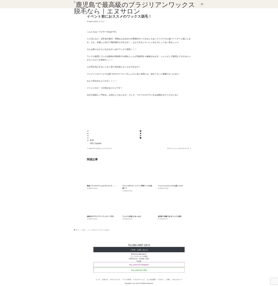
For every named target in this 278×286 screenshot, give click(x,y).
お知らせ (105, 279)
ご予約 (168, 279)
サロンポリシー (177, 279)
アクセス (161, 279)
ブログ (102, 21)
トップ (98, 279)
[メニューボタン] (202, 4)
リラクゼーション (139, 279)
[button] (140, 131)
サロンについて (115, 279)
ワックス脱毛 (126, 279)
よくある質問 (151, 279)
